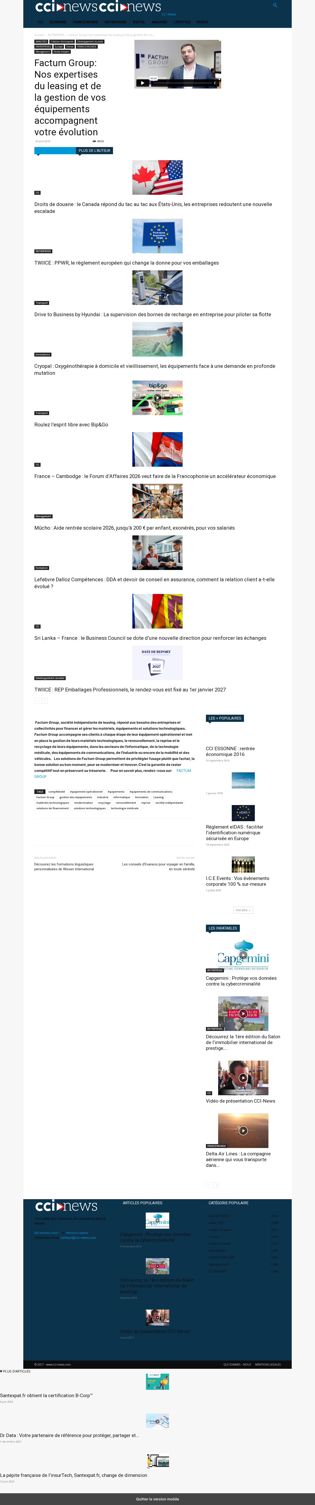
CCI (40, 22)
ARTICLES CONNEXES (55, 150)
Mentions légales (77, 1232)
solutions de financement (52, 808)
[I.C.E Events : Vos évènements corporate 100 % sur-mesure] (243, 864)
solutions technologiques (90, 808)
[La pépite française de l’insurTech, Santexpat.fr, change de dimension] (157, 1461)
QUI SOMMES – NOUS (237, 1364)
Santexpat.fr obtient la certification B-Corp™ (46, 1395)
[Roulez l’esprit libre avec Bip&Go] (157, 398)
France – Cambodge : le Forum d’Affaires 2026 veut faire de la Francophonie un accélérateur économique (155, 476)
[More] (81, 836)
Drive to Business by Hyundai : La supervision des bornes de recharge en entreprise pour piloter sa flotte (152, 314)
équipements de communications (151, 791)
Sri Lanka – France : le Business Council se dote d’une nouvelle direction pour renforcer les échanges (150, 638)
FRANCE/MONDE (85, 22)
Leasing (159, 797)
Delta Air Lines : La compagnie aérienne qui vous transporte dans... (238, 1159)
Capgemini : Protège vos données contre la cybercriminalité (241, 981)
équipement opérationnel (86, 791)
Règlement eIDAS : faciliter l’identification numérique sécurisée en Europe (234, 832)
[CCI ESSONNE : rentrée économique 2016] (243, 735)
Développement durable (90, 41)
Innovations (43, 354)
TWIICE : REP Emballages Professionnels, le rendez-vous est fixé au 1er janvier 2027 (130, 690)
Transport (42, 302)
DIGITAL (139, 22)
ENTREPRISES (115, 22)
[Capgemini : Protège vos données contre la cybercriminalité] (243, 955)
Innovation (142, 797)
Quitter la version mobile (157, 1499)
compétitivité (56, 791)
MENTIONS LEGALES (268, 1364)
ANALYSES (159, 22)
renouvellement (126, 802)
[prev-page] (37, 701)
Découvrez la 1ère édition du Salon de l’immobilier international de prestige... (243, 1042)
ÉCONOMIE (58, 22)
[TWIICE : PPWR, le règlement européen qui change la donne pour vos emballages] (157, 236)
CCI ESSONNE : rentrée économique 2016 (230, 751)
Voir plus (241, 910)
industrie (102, 797)
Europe (58, 46)
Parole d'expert (61, 51)
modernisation (83, 802)
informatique (121, 797)
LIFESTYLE (182, 22)
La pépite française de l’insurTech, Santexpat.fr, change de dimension (73, 1475)
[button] (275, 6)
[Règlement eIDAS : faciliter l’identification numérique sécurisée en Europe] (243, 813)
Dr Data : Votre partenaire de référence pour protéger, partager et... (69, 1435)
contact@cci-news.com (78, 1237)
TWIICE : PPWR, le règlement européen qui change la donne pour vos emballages (126, 263)
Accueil (39, 35)
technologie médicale (125, 808)
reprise (145, 802)
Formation (42, 568)
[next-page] (45, 701)
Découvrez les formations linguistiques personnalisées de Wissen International (64, 866)
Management (43, 51)
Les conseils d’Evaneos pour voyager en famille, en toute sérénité (158, 866)
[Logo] (66, 14)
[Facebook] (39, 836)
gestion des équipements (75, 797)
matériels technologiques (52, 802)
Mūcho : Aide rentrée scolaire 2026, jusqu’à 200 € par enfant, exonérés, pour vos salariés (134, 528)
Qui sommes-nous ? (47, 1232)
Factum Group (45, 797)
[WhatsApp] (70, 836)
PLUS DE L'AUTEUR (94, 150)
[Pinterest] (60, 836)
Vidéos (202, 22)
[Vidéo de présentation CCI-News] (243, 1078)
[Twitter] (49, 836)
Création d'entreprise (62, 41)
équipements (116, 791)
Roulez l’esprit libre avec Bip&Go (71, 425)
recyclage (104, 802)
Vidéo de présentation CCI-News (240, 1101)
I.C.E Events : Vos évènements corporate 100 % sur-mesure (237, 881)
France (69, 46)
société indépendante (169, 802)
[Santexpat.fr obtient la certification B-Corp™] (157, 1382)
